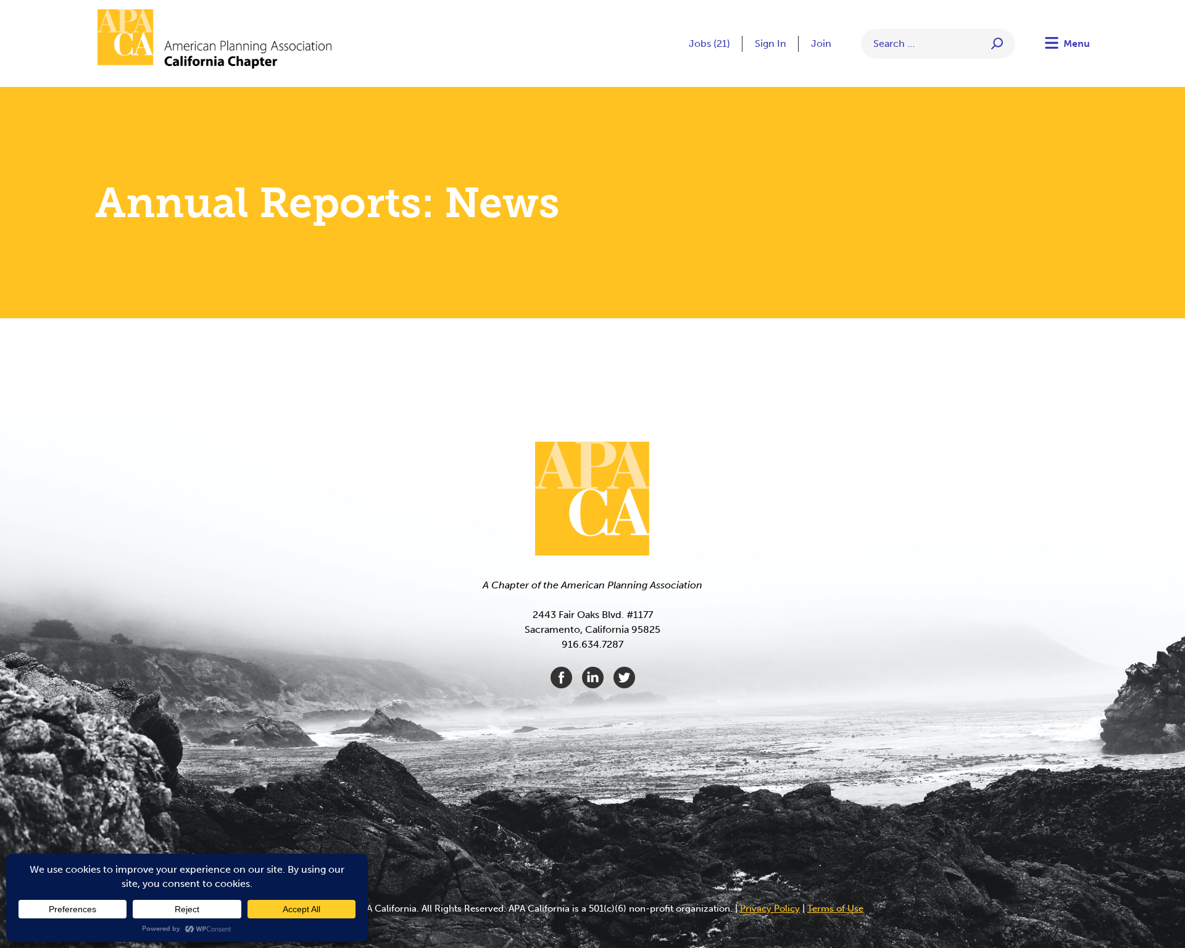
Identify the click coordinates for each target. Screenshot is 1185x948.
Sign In (770, 43)
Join (821, 43)
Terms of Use (835, 908)
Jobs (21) (709, 43)
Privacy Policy (770, 908)
